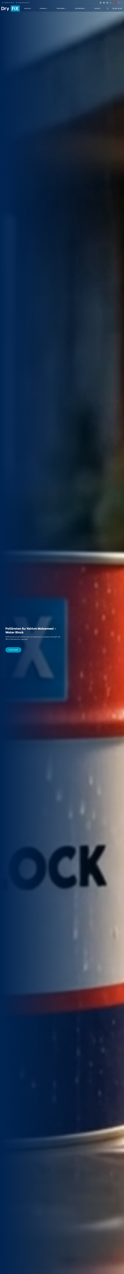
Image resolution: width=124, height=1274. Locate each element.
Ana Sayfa (27, 8)
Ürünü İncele (13, 650)
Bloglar (97, 8)
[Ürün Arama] (108, 8)
